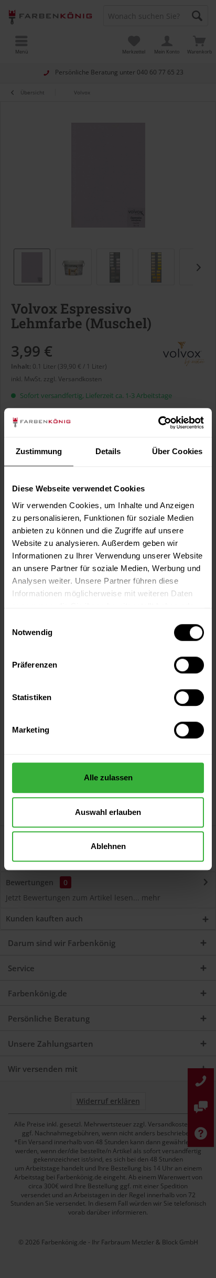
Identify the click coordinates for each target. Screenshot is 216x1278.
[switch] (189, 665)
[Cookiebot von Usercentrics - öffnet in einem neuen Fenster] (158, 422)
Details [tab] (108, 451)
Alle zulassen (108, 777)
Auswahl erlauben (108, 812)
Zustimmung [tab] (39, 451)
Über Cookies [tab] (177, 451)
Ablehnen (108, 846)
